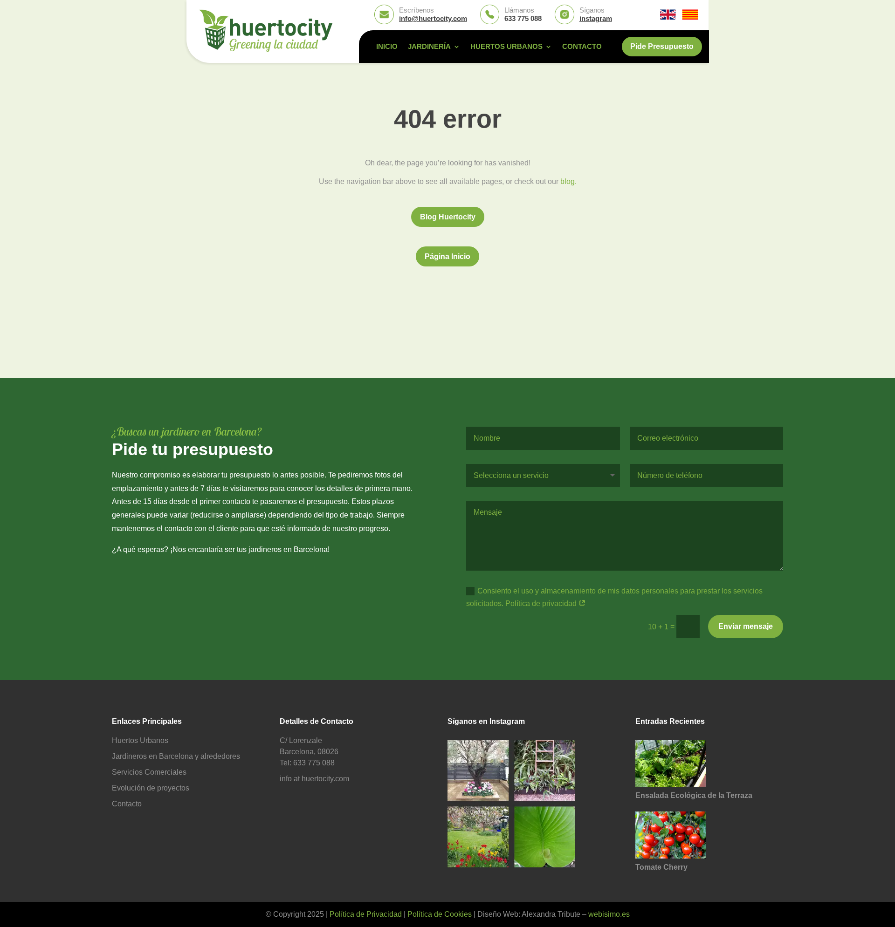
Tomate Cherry (661, 867)
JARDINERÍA (429, 46)
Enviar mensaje (745, 626)
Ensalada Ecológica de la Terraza (693, 795)
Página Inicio (447, 256)
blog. (568, 181)
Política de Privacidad (366, 914)
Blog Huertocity (447, 217)
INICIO (387, 46)
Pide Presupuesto (662, 46)
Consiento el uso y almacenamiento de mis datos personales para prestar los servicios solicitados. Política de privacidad (614, 597)
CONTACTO (582, 46)
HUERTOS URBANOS (506, 46)
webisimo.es (609, 914)
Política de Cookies (439, 914)
